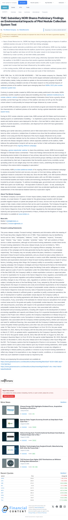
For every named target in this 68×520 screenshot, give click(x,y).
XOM (36, 466)
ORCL (2, 497)
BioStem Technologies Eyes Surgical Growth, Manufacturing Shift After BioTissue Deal (41, 447)
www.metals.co (24, 214)
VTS (33, 413)
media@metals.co (12, 221)
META (2, 490)
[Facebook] (57, 509)
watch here (5, 112)
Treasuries (45, 12)
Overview (13, 12)
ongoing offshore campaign (26, 146)
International (36, 12)
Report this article (9, 396)
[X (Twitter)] (53, 509)
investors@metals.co (15, 223)
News (20, 12)
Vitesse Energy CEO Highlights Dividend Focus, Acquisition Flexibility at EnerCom (41, 407)
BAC (2, 485)
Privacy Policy (32, 512)
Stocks (13, 7)
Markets (5, 7)
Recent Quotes (35, 2)
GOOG (2, 488)
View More (63, 402)
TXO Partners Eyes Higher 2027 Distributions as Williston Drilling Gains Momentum (40, 460)
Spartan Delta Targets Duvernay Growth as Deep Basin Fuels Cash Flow (41, 420)
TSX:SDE (34, 427)
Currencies (27, 12)
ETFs (20, 7)
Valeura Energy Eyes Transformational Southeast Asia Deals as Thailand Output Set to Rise (42, 434)
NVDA (2, 495)
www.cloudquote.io (39, 507)
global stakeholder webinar (18, 150)
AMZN (2, 478)
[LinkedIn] (60, 509)
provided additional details (23, 169)
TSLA (2, 500)
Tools (27, 7)
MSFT (2, 493)
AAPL (2, 480)
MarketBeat (24, 413)
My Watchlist (48, 2)
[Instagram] (64, 509)
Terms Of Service (42, 512)
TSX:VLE (34, 440)
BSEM (34, 453)
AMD (2, 483)
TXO (33, 466)
